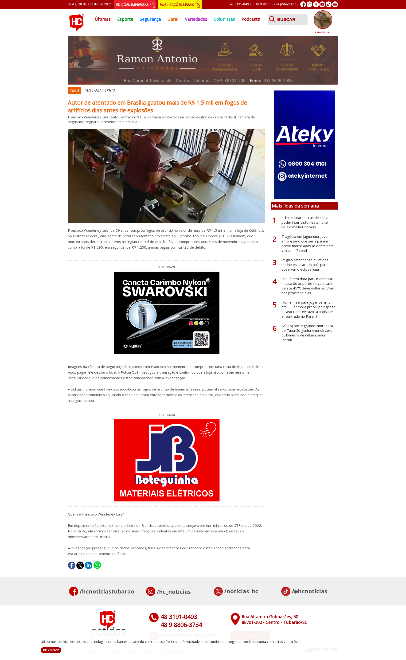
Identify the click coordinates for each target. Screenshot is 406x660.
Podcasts (251, 19)
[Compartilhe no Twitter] (80, 565)
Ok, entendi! (51, 650)
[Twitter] (316, 4)
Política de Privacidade (183, 641)
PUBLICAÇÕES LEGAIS (177, 4)
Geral (173, 19)
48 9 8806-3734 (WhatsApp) (276, 4)
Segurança (150, 19)
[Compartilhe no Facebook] (71, 565)
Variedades (196, 19)
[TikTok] (328, 4)
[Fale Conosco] (335, 4)
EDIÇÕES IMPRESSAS (132, 4)
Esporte (125, 19)
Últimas (103, 19)
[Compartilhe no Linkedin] (88, 565)
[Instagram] (309, 4)
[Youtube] (322, 4)
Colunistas (224, 19)
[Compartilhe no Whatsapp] (97, 565)
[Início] (76, 29)
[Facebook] (303, 4)
